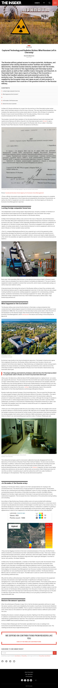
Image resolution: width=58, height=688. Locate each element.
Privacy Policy (24, 655)
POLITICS (29, 47)
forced (45, 121)
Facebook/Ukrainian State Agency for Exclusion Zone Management (24, 193)
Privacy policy (29, 676)
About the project (29, 672)
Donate (37, 3)
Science (35, 467)
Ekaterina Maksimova (29, 55)
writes (27, 387)
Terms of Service (17, 655)
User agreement (29, 674)
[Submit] (54, 653)
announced (25, 314)
